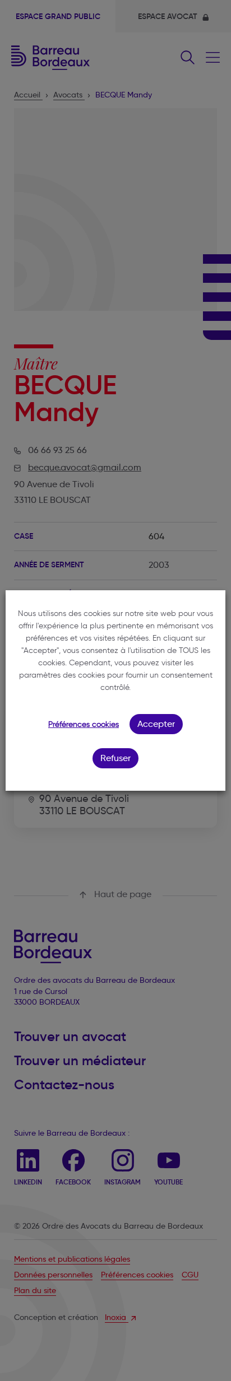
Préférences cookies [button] (83, 724)
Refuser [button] (115, 758)
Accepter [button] (156, 724)
